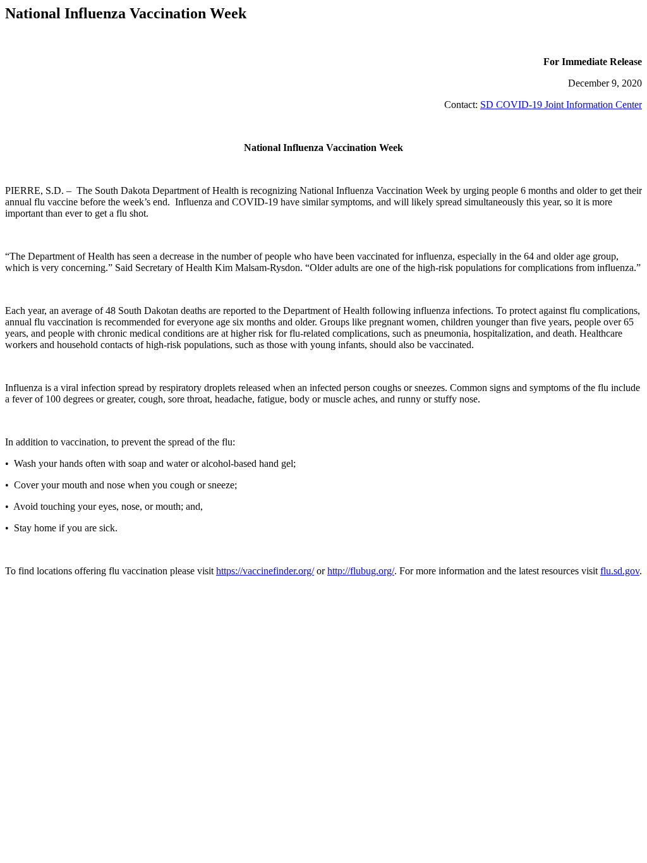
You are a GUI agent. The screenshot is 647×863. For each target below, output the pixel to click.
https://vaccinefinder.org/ (265, 570)
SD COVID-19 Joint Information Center (561, 104)
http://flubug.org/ (360, 570)
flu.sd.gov (619, 570)
